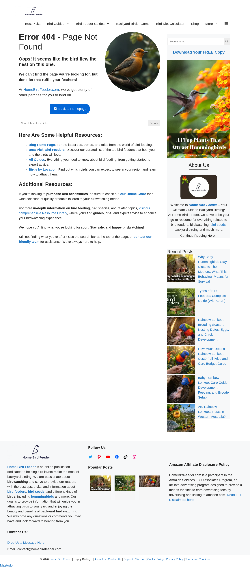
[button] (226, 23)
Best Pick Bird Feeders (47, 150)
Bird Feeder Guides (90, 24)
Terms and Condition (197, 559)
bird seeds (218, 225)
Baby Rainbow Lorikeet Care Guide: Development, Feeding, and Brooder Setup (214, 387)
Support (129, 559)
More (209, 24)
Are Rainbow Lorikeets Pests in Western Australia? (212, 411)
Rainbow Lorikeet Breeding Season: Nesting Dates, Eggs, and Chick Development (213, 329)
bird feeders (16, 491)
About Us (100, 559)
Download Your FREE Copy (199, 52)
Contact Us (115, 559)
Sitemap (140, 559)
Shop (195, 24)
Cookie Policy (155, 559)
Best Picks (32, 24)
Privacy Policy (174, 559)
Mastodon (7, 565)
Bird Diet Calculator (170, 24)
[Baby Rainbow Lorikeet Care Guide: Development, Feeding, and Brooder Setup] (181, 389)
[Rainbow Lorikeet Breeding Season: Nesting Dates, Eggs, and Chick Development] (181, 331)
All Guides (37, 159)
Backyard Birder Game (133, 24)
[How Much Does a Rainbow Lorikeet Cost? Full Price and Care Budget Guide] (181, 360)
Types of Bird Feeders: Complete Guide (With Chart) (212, 296)
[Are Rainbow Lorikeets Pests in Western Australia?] (181, 418)
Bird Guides (55, 24)
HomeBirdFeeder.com (41, 90)
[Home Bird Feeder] (34, 11)
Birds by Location (43, 169)
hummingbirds (42, 496)
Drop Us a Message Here (25, 542)
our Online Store (133, 194)
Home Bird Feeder (60, 559)
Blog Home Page (42, 145)
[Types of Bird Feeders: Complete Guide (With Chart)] (181, 302)
